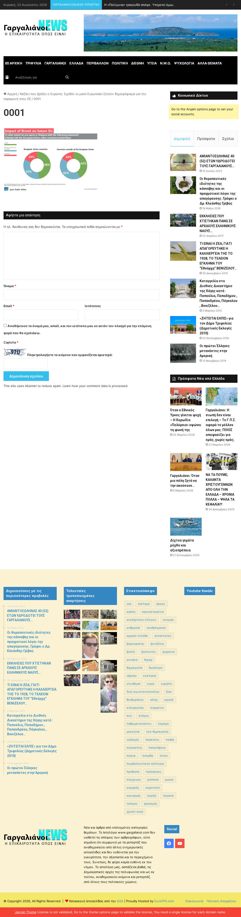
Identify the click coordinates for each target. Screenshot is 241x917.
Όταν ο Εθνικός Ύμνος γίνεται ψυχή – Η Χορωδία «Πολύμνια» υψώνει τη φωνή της (185, 420)
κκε (129, 715)
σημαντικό (152, 787)
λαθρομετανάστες (139, 723)
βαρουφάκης (135, 643)
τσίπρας (132, 803)
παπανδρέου (157, 747)
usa (129, 603)
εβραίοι (132, 675)
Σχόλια (228, 138)
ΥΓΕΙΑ (152, 63)
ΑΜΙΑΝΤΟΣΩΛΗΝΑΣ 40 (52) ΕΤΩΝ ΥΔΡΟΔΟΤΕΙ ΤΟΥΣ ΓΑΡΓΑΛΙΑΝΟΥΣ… (217, 161)
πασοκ (131, 755)
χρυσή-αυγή (135, 811)
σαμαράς (133, 787)
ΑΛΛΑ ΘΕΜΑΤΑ (209, 63)
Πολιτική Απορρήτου (221, 901)
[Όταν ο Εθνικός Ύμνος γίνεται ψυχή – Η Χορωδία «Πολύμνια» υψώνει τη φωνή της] (186, 396)
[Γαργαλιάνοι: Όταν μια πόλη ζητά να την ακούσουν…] (186, 462)
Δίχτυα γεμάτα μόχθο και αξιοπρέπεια (182, 545)
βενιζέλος (157, 643)
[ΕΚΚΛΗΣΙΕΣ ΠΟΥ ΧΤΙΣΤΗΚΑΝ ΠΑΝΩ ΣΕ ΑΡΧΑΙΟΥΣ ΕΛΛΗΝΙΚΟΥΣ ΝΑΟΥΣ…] (183, 220)
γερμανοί (168, 651)
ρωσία (169, 779)
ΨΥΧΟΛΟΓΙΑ (184, 63)
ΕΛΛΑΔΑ (76, 63)
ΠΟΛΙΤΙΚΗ (120, 63)
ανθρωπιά (133, 627)
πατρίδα (147, 755)
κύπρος (144, 715)
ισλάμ (154, 699)
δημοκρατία (134, 667)
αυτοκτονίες (162, 635)
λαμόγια (163, 723)
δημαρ (148, 659)
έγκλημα (144, 603)
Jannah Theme (25, 912)
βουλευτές (148, 651)
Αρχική (11, 94)
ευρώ (150, 683)
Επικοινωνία (194, 901)
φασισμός (150, 803)
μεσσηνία (133, 731)
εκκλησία (149, 675)
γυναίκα (132, 659)
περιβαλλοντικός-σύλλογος (145, 763)
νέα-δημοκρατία (157, 731)
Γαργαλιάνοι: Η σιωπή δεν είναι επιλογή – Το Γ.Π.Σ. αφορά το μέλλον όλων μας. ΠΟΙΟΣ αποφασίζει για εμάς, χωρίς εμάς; (221, 425)
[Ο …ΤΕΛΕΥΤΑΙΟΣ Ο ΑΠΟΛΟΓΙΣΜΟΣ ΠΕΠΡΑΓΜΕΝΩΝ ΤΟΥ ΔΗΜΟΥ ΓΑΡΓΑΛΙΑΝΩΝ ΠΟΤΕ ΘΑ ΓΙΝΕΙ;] (108, 693)
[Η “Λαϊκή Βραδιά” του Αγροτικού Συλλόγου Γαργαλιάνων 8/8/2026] (72, 614)
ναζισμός (133, 739)
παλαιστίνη (134, 747)
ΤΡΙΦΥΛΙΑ (33, 63)
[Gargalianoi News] (36, 29)
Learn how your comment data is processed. (95, 386)
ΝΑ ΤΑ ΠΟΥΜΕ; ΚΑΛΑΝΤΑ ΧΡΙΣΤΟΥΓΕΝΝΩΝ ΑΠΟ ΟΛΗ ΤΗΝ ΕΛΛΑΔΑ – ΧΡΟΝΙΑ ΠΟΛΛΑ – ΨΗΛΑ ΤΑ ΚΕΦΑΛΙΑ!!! (220, 489)
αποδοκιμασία (156, 627)
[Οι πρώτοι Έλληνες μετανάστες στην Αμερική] (183, 353)
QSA (119, 901)
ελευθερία (134, 683)
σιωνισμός (134, 795)
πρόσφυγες (153, 771)
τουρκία (168, 795)
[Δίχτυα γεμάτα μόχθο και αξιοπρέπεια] (186, 527)
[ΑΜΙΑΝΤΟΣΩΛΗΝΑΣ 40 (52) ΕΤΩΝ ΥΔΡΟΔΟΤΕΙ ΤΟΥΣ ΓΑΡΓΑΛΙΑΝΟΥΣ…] (183, 162)
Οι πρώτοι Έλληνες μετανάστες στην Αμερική (215, 351)
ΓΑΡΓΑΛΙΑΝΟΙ (55, 63)
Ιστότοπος (93, 306)
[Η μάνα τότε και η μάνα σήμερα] (108, 614)
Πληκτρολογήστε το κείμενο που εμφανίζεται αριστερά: (69, 355)
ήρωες (160, 603)
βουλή (131, 651)
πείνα (164, 755)
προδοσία (133, 771)
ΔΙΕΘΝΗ (137, 63)
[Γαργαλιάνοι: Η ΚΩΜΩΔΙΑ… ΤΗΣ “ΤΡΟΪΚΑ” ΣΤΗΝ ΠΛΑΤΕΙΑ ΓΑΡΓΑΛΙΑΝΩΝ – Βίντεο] (108, 638)
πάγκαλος (152, 739)
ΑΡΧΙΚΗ (15, 63)
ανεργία (168, 619)
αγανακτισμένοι (153, 611)
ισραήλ (169, 699)
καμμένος (157, 707)
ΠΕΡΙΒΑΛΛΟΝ (97, 63)
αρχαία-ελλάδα (137, 635)
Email (9, 306)
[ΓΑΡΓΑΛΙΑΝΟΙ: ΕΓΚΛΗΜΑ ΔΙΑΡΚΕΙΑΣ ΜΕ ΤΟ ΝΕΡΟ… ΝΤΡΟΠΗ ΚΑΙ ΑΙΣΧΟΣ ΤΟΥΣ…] (72, 635)
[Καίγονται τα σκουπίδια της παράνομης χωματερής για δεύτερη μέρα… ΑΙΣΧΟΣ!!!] (72, 680)
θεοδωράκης (135, 699)
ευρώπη (166, 683)
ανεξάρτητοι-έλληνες (141, 619)
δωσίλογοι (155, 667)
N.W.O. (165, 63)
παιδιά (170, 739)
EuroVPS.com (164, 901)
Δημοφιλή (182, 138)
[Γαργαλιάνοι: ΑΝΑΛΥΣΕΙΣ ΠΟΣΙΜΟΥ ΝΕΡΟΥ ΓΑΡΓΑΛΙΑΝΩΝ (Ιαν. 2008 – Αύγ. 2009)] (90, 665)
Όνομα (10, 286)
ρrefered (152, 779)
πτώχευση (134, 779)
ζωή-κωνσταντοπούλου (143, 691)
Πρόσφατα (206, 138)
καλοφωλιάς (135, 707)
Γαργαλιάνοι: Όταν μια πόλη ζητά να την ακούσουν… (184, 480)
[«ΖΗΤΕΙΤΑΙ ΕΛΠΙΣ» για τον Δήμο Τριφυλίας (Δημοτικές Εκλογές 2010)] (183, 325)
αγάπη (131, 611)
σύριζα (151, 795)
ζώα (169, 691)
